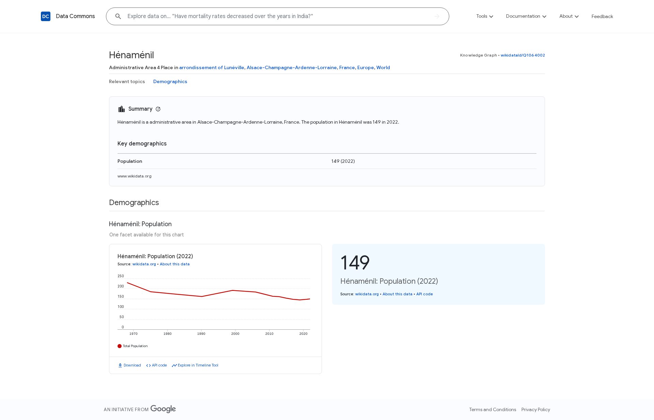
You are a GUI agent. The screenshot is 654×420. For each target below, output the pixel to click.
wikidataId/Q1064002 (523, 55)
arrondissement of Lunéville (211, 67)
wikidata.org (144, 264)
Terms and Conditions (492, 409)
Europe (365, 67)
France (347, 67)
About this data (175, 264)
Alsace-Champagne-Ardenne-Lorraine (292, 67)
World (383, 67)
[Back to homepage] (45, 16)
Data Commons (75, 16)
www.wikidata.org (135, 175)
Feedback (602, 16)
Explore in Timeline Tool (198, 365)
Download (132, 365)
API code (159, 365)
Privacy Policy (535, 409)
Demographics (170, 81)
